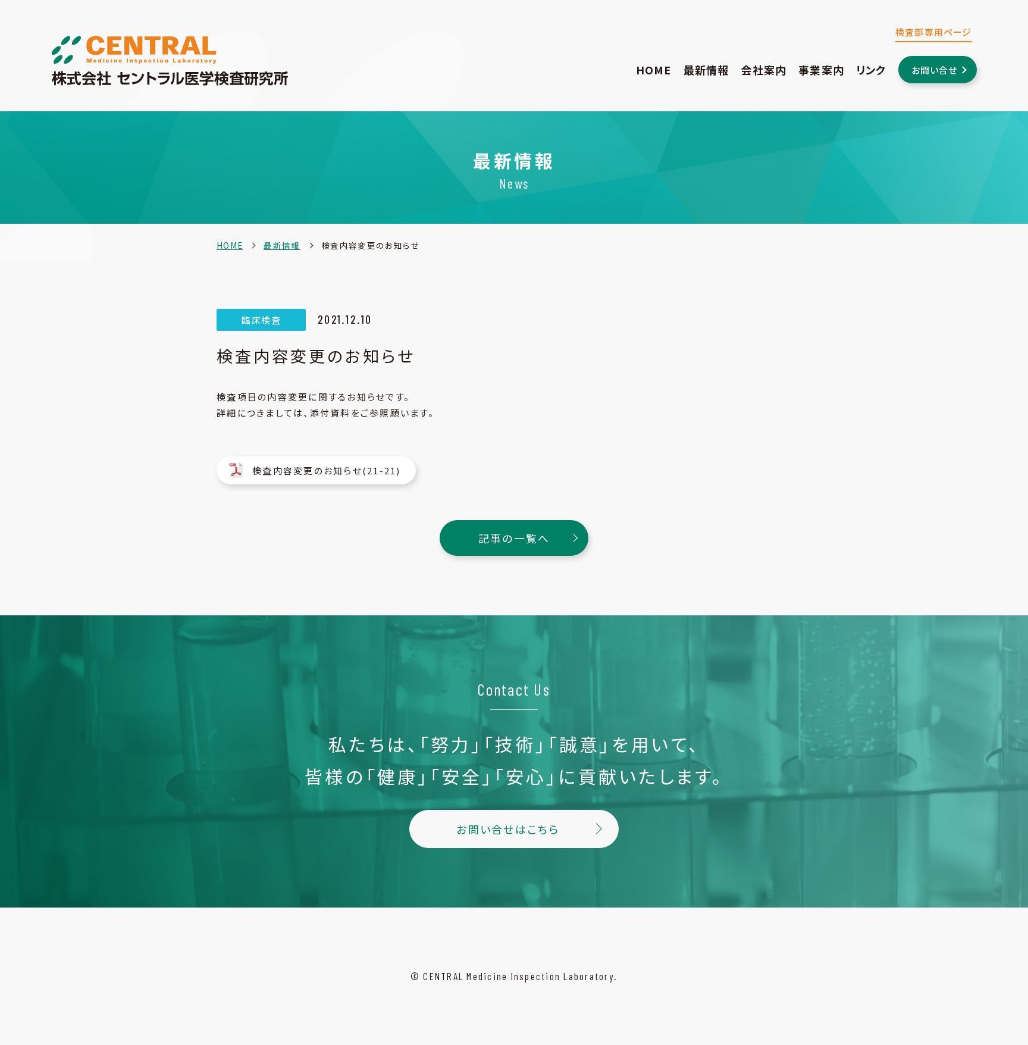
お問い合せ (934, 70)
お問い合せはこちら (507, 829)
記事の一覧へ (514, 538)
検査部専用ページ (933, 32)
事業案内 (821, 69)
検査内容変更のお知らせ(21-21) (326, 470)
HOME (654, 69)
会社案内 (763, 69)
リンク (871, 69)
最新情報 (706, 69)
